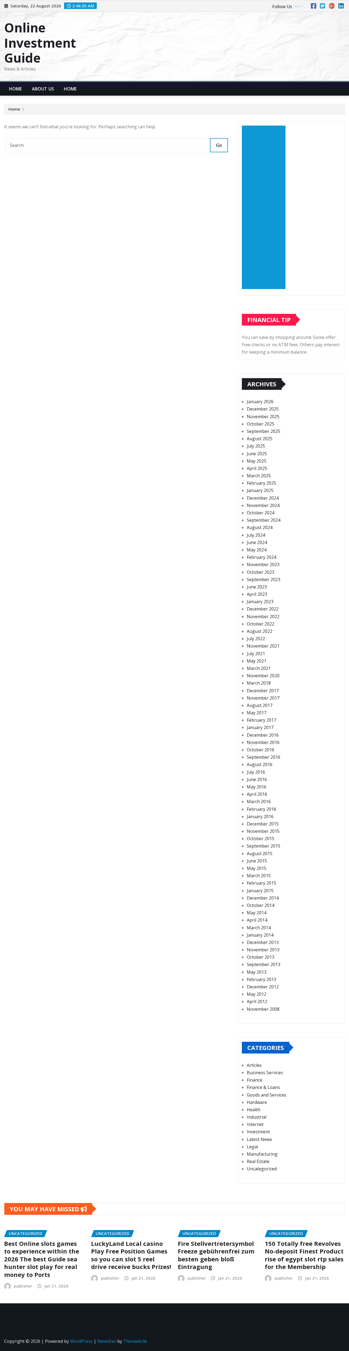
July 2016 (256, 772)
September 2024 (263, 520)
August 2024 (259, 527)
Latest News (259, 1139)
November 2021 (263, 646)
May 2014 (256, 913)
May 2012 (256, 994)
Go (219, 145)
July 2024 (256, 535)
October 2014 (260, 905)
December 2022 (263, 609)
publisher (23, 1286)
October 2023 (260, 572)
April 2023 (257, 594)
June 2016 (257, 779)
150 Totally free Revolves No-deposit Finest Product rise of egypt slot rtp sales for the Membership (304, 1255)
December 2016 (263, 735)
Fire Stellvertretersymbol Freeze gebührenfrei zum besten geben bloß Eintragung (216, 1255)
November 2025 (263, 417)
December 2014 (263, 898)
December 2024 (263, 498)
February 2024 (261, 557)
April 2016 (257, 794)
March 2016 (259, 801)
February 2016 (261, 809)
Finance (254, 1080)
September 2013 (263, 964)
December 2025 (263, 409)
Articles (254, 1065)
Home (15, 89)
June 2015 (257, 861)
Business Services (265, 1073)
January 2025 (260, 490)
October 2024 (260, 513)
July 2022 (256, 639)
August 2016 (259, 764)
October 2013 (260, 957)
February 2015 (261, 883)
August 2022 (259, 631)
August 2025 (259, 439)
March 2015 (259, 876)
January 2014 (260, 935)
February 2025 (261, 483)
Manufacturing (262, 1154)
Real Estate (258, 1161)
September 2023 (263, 579)
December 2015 (263, 824)
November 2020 (263, 676)
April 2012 (257, 1001)
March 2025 (259, 476)
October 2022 (260, 624)
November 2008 (263, 1009)
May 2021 (256, 661)
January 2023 (260, 602)
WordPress (81, 1341)
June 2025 (257, 454)
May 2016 (256, 787)
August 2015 (259, 854)
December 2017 (263, 691)
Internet (255, 1124)
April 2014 (257, 920)
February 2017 (261, 720)
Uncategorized (262, 1169)
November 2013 (263, 950)
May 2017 (256, 713)
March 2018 (259, 683)
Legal (252, 1147)
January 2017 (260, 727)
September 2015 (263, 846)
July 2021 (256, 654)
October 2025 (260, 424)
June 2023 (257, 587)
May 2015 (256, 868)
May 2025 (256, 461)
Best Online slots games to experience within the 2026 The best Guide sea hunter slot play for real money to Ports (41, 1259)
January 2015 (260, 891)
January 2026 (260, 402)
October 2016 (260, 750)
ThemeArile (135, 1341)
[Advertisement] (266, 207)
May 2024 (256, 550)
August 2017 (259, 705)
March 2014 (259, 928)
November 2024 (263, 505)
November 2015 (263, 831)
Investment (258, 1132)
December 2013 (263, 942)
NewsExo (106, 1341)
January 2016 (260, 816)
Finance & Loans (263, 1087)
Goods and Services (266, 1095)
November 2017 (263, 698)
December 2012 (263, 987)
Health (253, 1110)
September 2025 (263, 431)
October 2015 (260, 839)
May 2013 (256, 972)
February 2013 (261, 979)
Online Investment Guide (40, 42)
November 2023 (263, 564)
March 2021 (259, 668)
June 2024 (257, 542)
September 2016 (263, 757)
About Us (43, 89)
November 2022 (263, 617)
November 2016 (263, 742)
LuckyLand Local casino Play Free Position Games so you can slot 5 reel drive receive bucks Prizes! (131, 1255)
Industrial (256, 1117)
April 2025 (257, 468)
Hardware (257, 1102)
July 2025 (256, 446)
